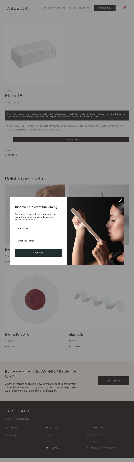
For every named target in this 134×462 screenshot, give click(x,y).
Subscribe (38, 252)
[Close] (120, 201)
